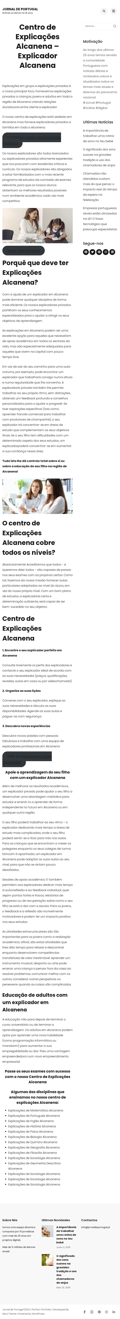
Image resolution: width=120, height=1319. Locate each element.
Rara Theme (9, 1313)
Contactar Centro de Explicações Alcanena (31, 140)
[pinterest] (99, 252)
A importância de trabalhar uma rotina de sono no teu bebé (98, 136)
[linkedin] (112, 252)
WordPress (38, 1313)
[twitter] (92, 252)
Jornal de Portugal (20, 9)
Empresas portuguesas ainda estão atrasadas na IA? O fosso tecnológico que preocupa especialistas (100, 218)
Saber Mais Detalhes (23, 250)
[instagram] (106, 252)
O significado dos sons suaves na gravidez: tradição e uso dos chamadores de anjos (66, 1269)
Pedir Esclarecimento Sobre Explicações (27, 759)
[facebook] (86, 252)
